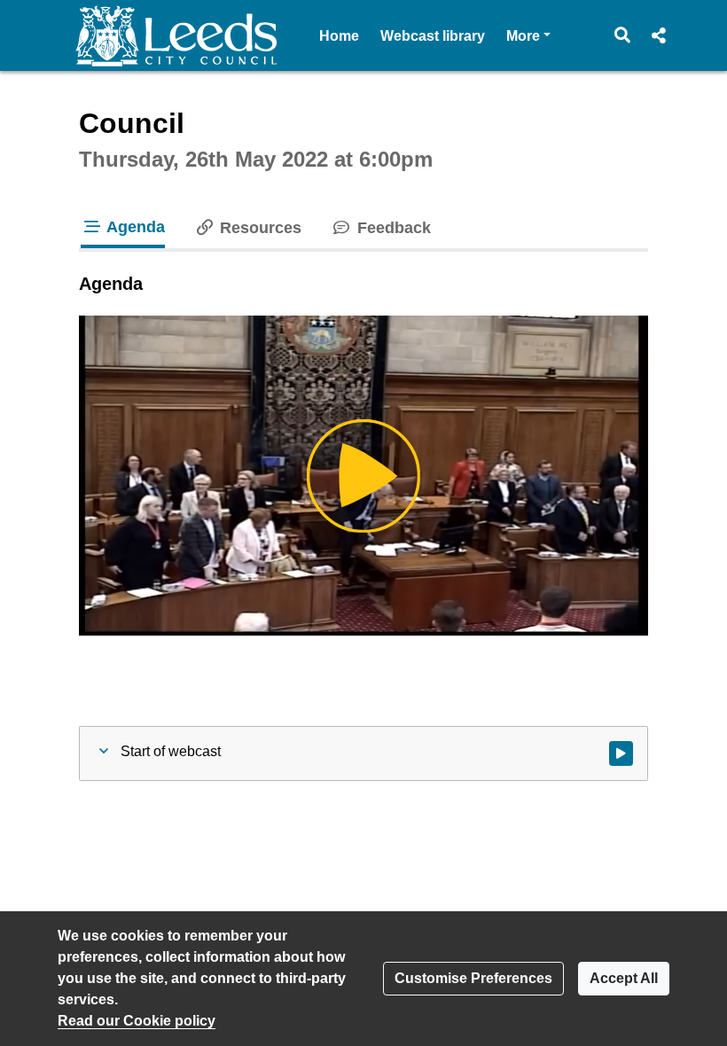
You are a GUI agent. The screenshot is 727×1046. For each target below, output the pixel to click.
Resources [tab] (258, 228)
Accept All (624, 978)
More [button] (528, 35)
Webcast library (432, 35)
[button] (623, 35)
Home (339, 35)
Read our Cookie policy (136, 1020)
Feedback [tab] (391, 228)
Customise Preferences (473, 978)
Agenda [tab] (134, 227)
